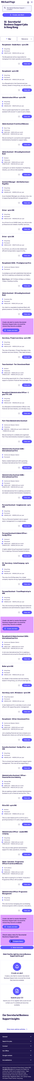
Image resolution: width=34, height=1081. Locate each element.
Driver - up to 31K (8, 237)
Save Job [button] (19, 63)
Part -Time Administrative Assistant (14, 421)
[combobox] (25, 38)
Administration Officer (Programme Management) (14, 893)
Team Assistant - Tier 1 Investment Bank (16, 364)
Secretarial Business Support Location (16, 8)
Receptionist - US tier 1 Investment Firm (15, 719)
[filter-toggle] (7, 39)
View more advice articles (16, 1029)
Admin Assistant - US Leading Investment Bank (16, 153)
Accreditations (7, 1060)
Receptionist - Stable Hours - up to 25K (15, 45)
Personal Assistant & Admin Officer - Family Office (15, 534)
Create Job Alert (18, 15)
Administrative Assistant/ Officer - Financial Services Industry (14, 776)
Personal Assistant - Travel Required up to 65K (16, 592)
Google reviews (7, 1055)
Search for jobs (7, 1041)
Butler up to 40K (7, 666)
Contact (5, 1046)
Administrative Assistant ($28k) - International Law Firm (13, 450)
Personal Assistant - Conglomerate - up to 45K (16, 506)
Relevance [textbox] (25, 39)
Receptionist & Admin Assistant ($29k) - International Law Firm (15, 637)
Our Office (5, 1050)
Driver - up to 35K (8, 210)
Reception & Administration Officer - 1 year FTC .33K (15, 393)
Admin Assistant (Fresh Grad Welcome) (15, 124)
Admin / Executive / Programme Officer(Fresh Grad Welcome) (13, 863)
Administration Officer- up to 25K (14, 97)
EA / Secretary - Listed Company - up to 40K (15, 564)
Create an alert (17, 973)
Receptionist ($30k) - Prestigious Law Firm (16, 263)
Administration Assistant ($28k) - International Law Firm (13, 476)
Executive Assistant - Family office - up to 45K (16, 748)
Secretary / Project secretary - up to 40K (16, 338)
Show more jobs (18, 947)
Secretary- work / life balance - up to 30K (16, 693)
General (4, 1036)
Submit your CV (17, 998)
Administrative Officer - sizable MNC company (15, 833)
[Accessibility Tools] (28, 2)
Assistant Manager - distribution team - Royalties (16, 183)
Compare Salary (18, 941)
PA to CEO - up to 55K (9, 805)
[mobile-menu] (32, 2)
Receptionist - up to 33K (10, 71)
